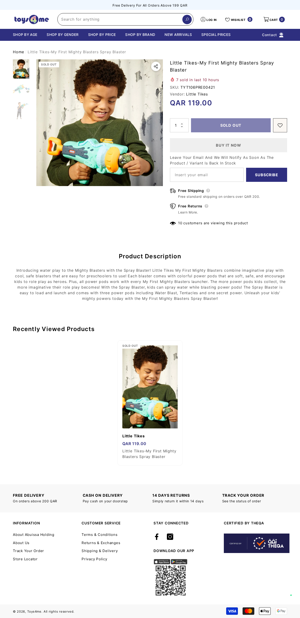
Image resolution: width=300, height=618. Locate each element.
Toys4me (34, 611)
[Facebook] (156, 537)
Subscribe (266, 174)
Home (18, 52)
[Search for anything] (125, 19)
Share (156, 66)
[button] (273, 19)
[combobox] (120, 19)
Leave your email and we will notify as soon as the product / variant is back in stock (222, 160)
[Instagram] (170, 537)
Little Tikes (197, 94)
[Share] (156, 66)
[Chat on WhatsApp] (294, 590)
